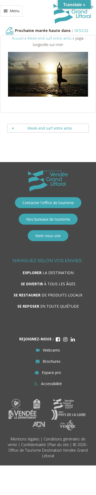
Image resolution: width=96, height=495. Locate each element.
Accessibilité (51, 383)
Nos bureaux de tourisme (48, 219)
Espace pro (51, 372)
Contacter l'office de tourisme (48, 202)
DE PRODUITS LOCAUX (48, 295)
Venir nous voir (48, 235)
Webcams (51, 350)
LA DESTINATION (48, 272)
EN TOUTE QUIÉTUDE (48, 306)
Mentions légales (25, 439)
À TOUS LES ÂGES (48, 283)
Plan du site (59, 444)
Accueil (17, 38)
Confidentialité (33, 444)
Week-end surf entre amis (49, 38)
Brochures (52, 361)
